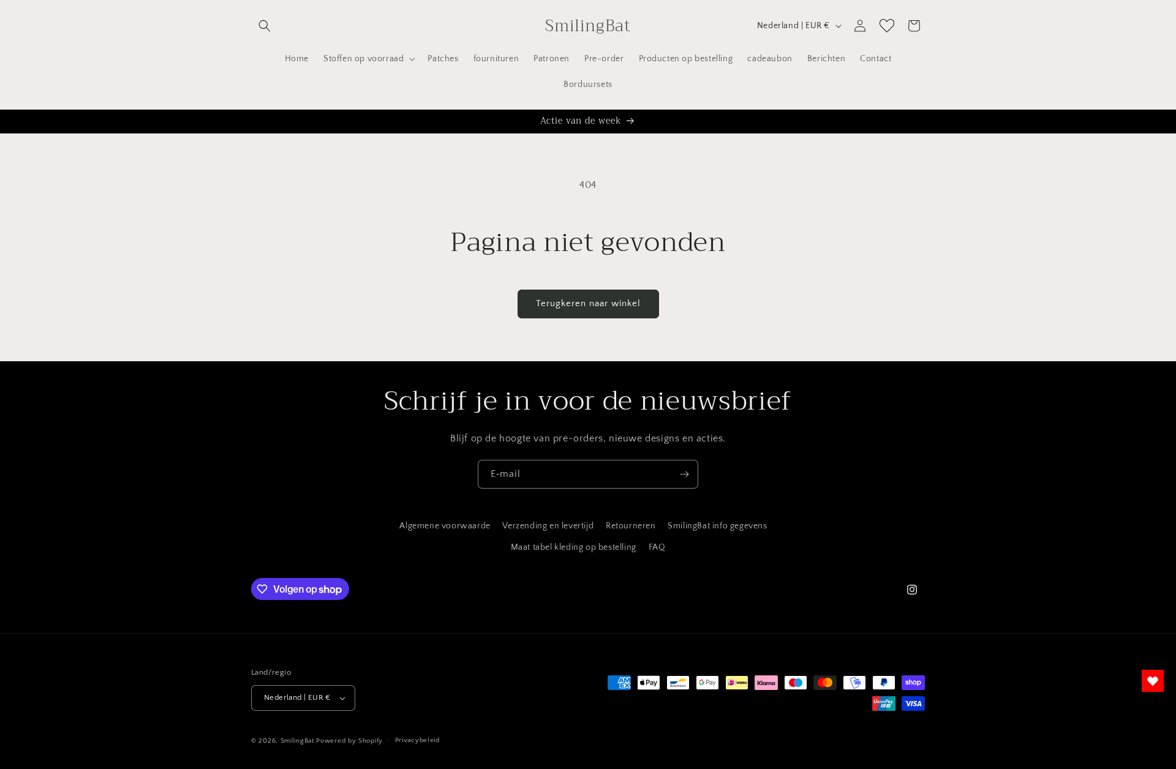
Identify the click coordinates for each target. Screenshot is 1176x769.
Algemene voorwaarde (444, 526)
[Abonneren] (684, 474)
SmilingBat (297, 741)
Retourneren (631, 526)
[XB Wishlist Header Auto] (886, 25)
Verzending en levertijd (548, 526)
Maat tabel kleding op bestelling (573, 547)
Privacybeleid (417, 740)
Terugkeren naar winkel (588, 303)
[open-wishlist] (1153, 681)
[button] (264, 25)
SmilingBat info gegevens (717, 526)
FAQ (657, 547)
